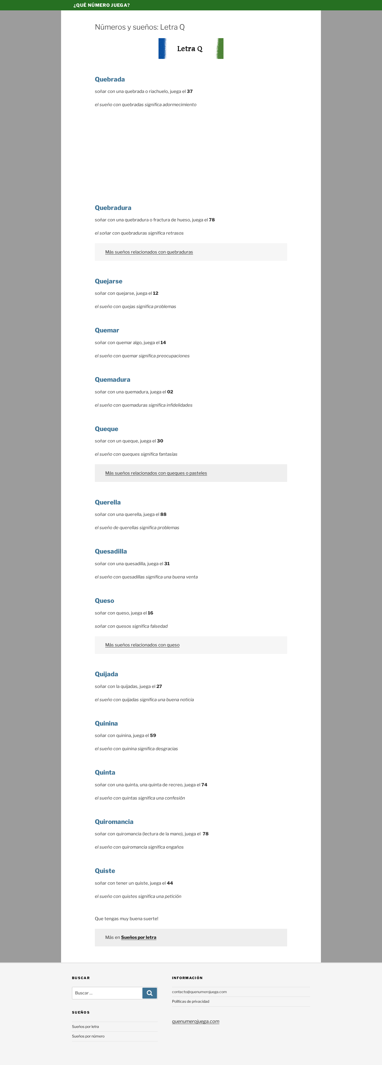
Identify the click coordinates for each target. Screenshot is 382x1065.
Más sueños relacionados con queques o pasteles (156, 473)
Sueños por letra (85, 1026)
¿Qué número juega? (102, 5)
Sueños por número (88, 1036)
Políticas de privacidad (190, 1001)
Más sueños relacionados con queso (142, 644)
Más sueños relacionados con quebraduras (149, 252)
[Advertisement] (191, 151)
